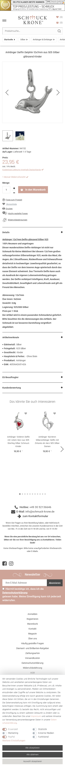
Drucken (9, 209)
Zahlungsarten (32, 653)
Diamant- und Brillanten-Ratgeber (32, 648)
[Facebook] (4, 563)
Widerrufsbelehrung (32, 668)
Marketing (13, 733)
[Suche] (59, 31)
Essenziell (13, 729)
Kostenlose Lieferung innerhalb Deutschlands (21, 170)
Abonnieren (55, 583)
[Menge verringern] (14, 193)
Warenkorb (61, 22)
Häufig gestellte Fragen (32, 643)
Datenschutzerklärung (32, 663)
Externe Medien (46, 733)
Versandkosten (32, 658)
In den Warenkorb (35, 189)
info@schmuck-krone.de (39, 511)
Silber (22, 39)
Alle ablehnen (32, 754)
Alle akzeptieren (32, 747)
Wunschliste (61, 17)
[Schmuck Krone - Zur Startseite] (32, 19)
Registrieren (32, 619)
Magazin (32, 633)
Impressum (36, 716)
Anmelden (32, 614)
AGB (32, 672)
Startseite (8, 39)
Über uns (32, 638)
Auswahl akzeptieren (32, 761)
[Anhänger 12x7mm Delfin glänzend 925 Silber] (32, 92)
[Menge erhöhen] (14, 188)
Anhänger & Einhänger (42, 39)
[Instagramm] (11, 563)
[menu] (4, 20)
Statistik (42, 729)
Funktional (43, 737)
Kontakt (32, 628)
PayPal (11, 737)
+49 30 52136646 (40, 507)
